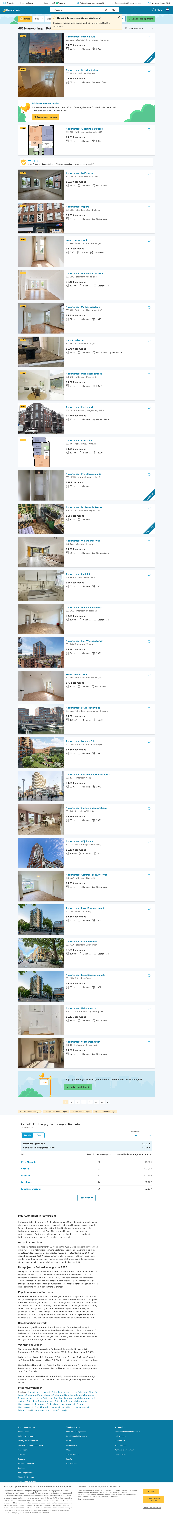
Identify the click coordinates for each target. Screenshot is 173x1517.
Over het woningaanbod (76, 1431)
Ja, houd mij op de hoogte (78, 1087)
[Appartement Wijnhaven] (41, 853)
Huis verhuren (120, 1436)
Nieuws (69, 1450)
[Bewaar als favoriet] (149, 37)
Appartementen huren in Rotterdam (45, 1392)
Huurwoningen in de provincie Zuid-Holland (38, 1404)
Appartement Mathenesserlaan (83, 306)
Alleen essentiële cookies (153, 1500)
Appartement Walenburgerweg (83, 540)
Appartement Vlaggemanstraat (83, 1041)
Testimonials (120, 1441)
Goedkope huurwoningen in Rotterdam (72, 1398)
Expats (69, 1459)
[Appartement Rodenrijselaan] (41, 953)
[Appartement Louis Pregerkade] (41, 719)
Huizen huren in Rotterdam (75, 1392)
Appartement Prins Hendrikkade (83, 473)
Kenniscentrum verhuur (124, 1450)
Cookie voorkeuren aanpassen (30, 1445)
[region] (86, 1499)
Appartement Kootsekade (80, 407)
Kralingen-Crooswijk (31, 1189)
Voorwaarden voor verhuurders (127, 1431)
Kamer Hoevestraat (76, 240)
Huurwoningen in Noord (62, 1407)
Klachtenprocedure (25, 1472)
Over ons (21, 1454)
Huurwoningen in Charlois (72, 1404)
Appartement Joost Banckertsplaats (85, 908)
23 (102, 1101)
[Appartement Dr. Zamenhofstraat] (41, 519)
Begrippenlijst (72, 1445)
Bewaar (142, 18)
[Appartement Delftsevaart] (41, 185)
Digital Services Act (26, 1477)
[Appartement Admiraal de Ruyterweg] (41, 886)
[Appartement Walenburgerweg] (41, 552)
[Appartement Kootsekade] (41, 418)
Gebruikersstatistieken (27, 1482)
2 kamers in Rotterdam (77, 1401)
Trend (39, 1135)
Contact (21, 1468)
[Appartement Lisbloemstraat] (41, 1020)
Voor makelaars (121, 1445)
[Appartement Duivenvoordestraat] (41, 285)
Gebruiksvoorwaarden (27, 1436)
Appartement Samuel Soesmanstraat (86, 807)
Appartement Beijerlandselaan (82, 70)
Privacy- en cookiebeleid (28, 1441)
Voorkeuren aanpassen (152, 1508)
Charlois (25, 1168)
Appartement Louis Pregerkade (83, 707)
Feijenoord (26, 1175)
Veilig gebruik (23, 1450)
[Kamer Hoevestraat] (41, 251)
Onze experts (120, 1454)
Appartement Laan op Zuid (80, 36)
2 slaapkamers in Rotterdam (51, 1401)
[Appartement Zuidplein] (41, 585)
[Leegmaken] (106, 9)
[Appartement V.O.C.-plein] (41, 452)
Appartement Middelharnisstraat (84, 373)
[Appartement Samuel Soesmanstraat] (41, 819)
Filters (27, 18)
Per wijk (27, 1135)
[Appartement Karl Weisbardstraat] (41, 652)
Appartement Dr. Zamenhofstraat (84, 507)
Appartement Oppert (77, 206)
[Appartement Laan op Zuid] (41, 48)
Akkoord (151, 1491)
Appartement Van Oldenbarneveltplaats (88, 774)
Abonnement (23, 1431)
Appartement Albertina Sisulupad (84, 128)
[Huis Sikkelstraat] (41, 352)
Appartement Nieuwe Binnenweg (84, 607)
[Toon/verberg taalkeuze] (167, 9)
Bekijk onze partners (86, 1499)
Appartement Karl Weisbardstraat (84, 640)
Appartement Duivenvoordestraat (84, 273)
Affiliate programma (26, 1463)
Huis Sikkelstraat (75, 340)
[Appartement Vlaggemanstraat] (41, 1053)
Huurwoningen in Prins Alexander (34, 1407)
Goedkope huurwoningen (30, 1111)
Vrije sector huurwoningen (105, 1111)
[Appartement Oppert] (41, 218)
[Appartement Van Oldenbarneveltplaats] (41, 786)
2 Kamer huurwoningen (80, 1111)
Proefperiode (71, 1463)
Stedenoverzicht (73, 1454)
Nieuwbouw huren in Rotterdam (79, 1395)
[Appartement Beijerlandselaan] (41, 81)
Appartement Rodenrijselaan (81, 941)
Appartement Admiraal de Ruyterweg (86, 874)
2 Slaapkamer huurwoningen (55, 1111)
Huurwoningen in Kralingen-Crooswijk (49, 1410)
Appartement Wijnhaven (79, 841)
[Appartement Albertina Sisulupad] (41, 140)
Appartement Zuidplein (78, 574)
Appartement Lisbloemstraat (81, 1008)
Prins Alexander (29, 1162)
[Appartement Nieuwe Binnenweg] (41, 619)
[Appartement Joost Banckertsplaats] (41, 919)
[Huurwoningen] (11, 10)
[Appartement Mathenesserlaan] (41, 318)
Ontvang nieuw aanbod (45, 117)
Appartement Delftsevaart (80, 173)
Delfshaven (26, 1182)
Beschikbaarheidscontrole (76, 1436)
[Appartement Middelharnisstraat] (41, 385)
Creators (21, 1459)
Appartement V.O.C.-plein (79, 440)
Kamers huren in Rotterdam (50, 1395)
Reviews (69, 1441)
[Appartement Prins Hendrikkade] (41, 485)
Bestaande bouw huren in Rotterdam (35, 1398)
